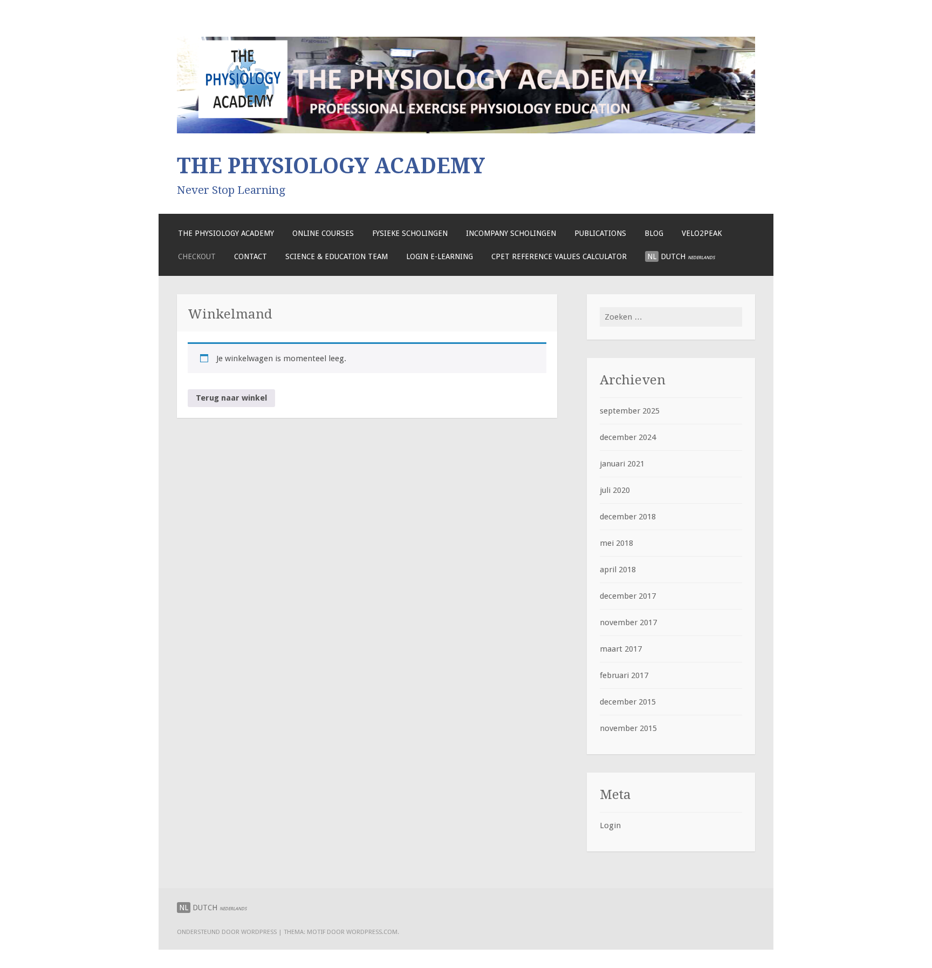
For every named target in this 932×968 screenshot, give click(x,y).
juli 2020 (615, 490)
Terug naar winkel (231, 398)
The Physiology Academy (226, 233)
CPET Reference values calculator (559, 256)
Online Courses (323, 233)
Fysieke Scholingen (410, 233)
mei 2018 (616, 543)
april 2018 (618, 569)
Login (610, 825)
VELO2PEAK (702, 233)
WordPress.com (372, 932)
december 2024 (628, 437)
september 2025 (630, 411)
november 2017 (628, 622)
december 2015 (628, 702)
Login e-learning (439, 256)
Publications (600, 233)
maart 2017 (621, 649)
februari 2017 (624, 675)
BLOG (654, 233)
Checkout (197, 256)
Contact (250, 256)
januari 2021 (622, 464)
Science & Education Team (336, 256)
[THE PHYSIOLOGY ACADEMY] (466, 131)
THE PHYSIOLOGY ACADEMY (331, 165)
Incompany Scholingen (511, 233)
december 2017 (628, 596)
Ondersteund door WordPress (227, 932)
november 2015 (628, 728)
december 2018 (628, 517)
